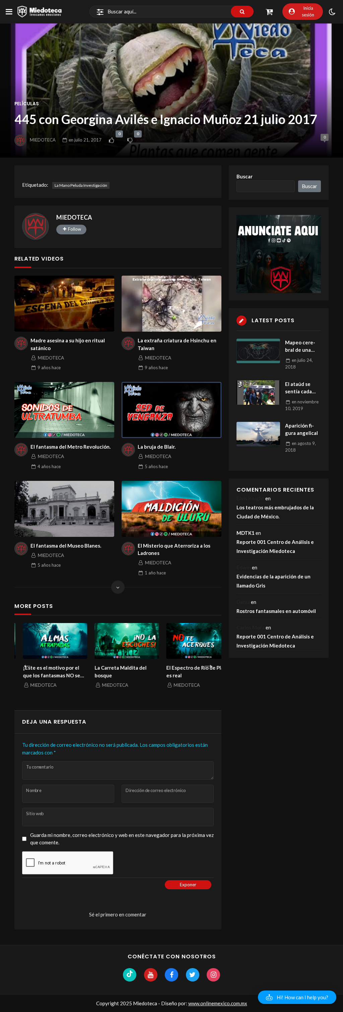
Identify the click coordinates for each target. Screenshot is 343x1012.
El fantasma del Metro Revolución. (70, 447)
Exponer (188, 884)
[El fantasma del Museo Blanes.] (64, 509)
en (85, 140)
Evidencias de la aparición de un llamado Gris (273, 580)
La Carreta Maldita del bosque (112, 671)
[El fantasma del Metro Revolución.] (64, 410)
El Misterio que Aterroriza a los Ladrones (174, 549)
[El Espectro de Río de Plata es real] (190, 641)
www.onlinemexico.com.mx (217, 1003)
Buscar (244, 176)
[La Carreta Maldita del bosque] (118, 641)
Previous (27, 663)
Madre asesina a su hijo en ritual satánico (67, 344)
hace (49, 367)
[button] (297, 997)
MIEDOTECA (43, 140)
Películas (26, 104)
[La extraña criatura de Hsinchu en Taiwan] (171, 304)
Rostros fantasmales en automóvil (276, 611)
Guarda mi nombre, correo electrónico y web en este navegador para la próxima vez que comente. (122, 839)
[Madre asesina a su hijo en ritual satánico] (64, 304)
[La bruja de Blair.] (171, 410)
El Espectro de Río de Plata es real (189, 671)
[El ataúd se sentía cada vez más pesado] (258, 392)
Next (209, 663)
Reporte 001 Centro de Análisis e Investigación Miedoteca (275, 546)
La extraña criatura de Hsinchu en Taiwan (177, 344)
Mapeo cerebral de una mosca (300, 346)
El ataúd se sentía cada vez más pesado (298, 388)
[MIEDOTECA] (35, 226)
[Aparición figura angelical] (258, 434)
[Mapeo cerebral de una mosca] (258, 351)
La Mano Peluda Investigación (81, 185)
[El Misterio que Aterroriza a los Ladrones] (171, 509)
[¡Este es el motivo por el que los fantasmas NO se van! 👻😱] (46, 641)
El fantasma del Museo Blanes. (65, 546)
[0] (111, 140)
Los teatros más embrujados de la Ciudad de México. (275, 511)
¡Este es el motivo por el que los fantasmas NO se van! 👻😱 (43, 672)
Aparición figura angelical (301, 429)
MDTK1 (245, 533)
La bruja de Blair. (157, 447)
